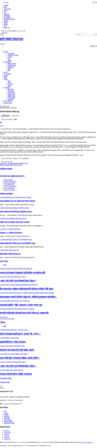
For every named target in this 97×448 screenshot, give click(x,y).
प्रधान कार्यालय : (4, 397)
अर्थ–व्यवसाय (7, 9)
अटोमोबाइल (11, 67)
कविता (9, 82)
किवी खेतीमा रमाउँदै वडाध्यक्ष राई (10, 254)
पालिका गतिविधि (8, 421)
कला (5, 26)
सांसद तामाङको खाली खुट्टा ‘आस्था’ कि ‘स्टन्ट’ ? (20, 334)
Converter (7, 437)
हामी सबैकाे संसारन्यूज (11, 39)
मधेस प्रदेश (11, 91)
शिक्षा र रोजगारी (8, 101)
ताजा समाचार (4, 261)
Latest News (7, 432)
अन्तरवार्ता (6, 14)
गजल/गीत (10, 84)
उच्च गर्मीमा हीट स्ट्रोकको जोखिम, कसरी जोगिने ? (20, 358)
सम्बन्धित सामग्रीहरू (6, 194)
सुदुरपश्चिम (11, 99)
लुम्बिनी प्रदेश (11, 96)
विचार (5, 7)
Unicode (6, 436)
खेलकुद (6, 24)
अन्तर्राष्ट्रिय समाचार (9, 19)
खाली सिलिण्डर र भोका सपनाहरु (13, 342)
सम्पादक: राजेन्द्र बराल (70, 442)
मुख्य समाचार (11, 53)
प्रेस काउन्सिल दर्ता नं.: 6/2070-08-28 (38, 442)
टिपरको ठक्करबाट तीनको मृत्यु (8, 108)
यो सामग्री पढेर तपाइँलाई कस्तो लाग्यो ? (12, 176)
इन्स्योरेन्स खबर (12, 65)
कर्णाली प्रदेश (11, 98)
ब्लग (5, 12)
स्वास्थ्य (6, 21)
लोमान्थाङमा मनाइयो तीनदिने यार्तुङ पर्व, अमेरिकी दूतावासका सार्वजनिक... (28, 297)
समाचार (6, 52)
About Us (7, 430)
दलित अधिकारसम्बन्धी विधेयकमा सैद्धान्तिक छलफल (16, 212)
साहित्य (6, 22)
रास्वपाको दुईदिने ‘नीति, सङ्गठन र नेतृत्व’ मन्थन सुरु (21, 305)
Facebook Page (6, 378)
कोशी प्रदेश (11, 89)
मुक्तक (9, 86)
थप (5, 265)
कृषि (9, 70)
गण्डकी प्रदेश (11, 94)
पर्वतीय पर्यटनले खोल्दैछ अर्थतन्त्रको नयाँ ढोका (14, 222)
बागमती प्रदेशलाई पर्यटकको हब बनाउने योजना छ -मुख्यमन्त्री (24, 313)
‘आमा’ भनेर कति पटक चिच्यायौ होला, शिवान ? (18, 281)
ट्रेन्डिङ (2, 322)
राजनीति (6, 5)
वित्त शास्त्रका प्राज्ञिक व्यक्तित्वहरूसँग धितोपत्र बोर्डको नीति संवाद (26, 289)
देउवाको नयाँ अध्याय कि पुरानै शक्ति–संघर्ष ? (17, 350)
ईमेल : (1, 404)
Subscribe (4, 32)
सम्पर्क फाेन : (3, 400)
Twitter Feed (5, 382)
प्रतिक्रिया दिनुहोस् (6, 169)
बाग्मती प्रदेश (11, 93)
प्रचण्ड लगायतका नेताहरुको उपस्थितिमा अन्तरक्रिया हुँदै (22, 272)
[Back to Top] (1, 386)
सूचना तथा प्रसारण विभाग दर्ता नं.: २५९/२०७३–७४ (14, 442)
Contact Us (7, 439)
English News (8, 103)
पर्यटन (9, 69)
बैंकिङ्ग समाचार (12, 64)
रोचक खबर (7, 28)
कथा (9, 81)
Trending (6, 434)
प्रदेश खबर (7, 16)
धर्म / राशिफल (7, 17)
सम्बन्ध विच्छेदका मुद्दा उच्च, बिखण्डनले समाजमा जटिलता (17, 201)
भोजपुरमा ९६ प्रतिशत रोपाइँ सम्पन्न (11, 233)
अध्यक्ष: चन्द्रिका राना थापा (57, 442)
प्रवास (5, 10)
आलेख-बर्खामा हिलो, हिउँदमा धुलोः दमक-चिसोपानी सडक (17, 243)
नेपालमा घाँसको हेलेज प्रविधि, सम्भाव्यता (16, 374)
